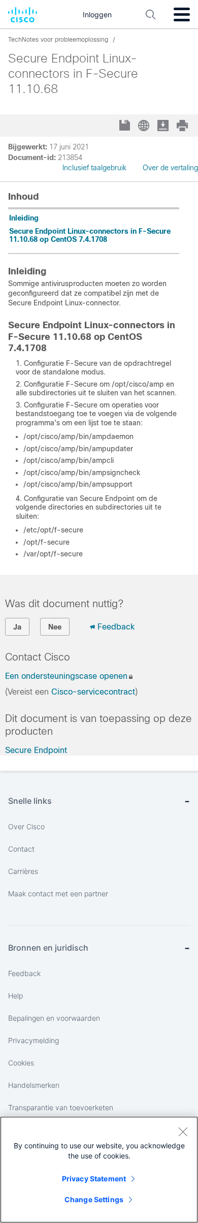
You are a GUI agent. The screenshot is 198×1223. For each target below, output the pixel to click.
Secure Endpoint (36, 750)
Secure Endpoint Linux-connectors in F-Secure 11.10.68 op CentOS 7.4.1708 (90, 235)
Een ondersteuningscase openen (66, 676)
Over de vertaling (170, 168)
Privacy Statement (94, 1178)
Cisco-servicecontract (93, 691)
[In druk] (183, 125)
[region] (99, 1169)
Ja (17, 627)
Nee (54, 627)
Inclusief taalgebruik (94, 168)
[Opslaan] (126, 126)
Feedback (116, 626)
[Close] (183, 1131)
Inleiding (24, 218)
